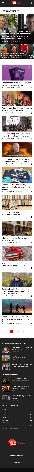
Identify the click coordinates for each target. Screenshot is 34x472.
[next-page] (22, 331)
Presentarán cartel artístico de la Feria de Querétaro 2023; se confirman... (21, 396)
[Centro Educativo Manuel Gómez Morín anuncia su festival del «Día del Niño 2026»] (17, 307)
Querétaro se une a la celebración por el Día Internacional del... (17, 213)
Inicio (3, 9)
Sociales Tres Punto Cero (7, 41)
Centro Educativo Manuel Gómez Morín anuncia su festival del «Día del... (15, 319)
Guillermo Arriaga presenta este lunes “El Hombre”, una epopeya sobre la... (17, 160)
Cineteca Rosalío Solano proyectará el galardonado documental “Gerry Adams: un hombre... (16, 291)
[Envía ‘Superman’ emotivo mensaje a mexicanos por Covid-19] (6, 389)
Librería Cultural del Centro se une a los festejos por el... (16, 239)
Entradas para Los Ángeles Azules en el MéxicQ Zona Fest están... (17, 109)
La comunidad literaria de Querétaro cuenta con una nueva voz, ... (16, 84)
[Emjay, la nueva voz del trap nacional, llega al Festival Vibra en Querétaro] (6, 350)
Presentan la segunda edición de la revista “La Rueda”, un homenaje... (16, 135)
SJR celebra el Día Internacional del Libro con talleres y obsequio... (16, 264)
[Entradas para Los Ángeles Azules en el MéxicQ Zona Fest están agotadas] (17, 98)
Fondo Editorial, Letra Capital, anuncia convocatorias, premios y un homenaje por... (16, 187)
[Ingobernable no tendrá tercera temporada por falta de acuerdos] (6, 380)
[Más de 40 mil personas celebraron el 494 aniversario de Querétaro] (6, 366)
